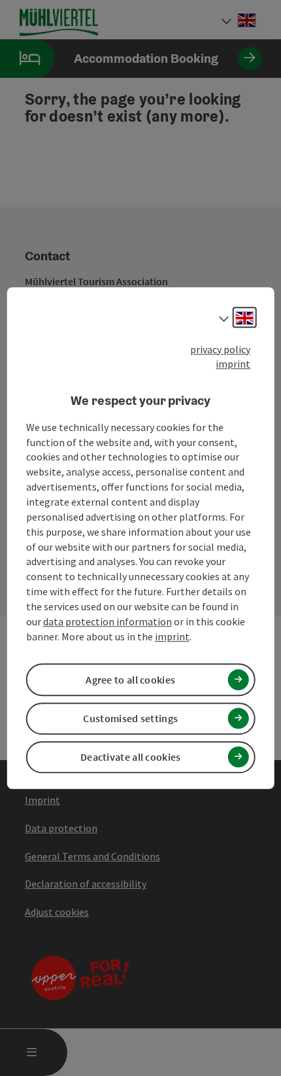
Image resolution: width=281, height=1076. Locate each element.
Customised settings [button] (130, 718)
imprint (233, 364)
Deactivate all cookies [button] (130, 756)
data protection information (107, 621)
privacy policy (220, 349)
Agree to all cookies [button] (130, 679)
